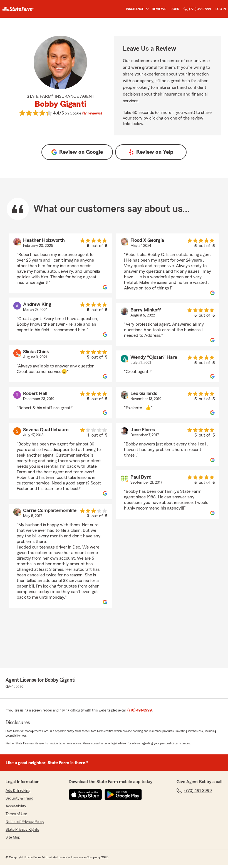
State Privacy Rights (22, 830)
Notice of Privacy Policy (25, 822)
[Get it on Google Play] (123, 794)
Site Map (13, 837)
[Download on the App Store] (85, 794)
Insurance (135, 9)
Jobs (175, 9)
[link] (18, 8)
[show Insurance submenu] (146, 9)
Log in (220, 9)
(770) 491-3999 (200, 9)
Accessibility (16, 806)
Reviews (159, 9)
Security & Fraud (19, 798)
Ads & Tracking (18, 791)
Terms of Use (16, 814)
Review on (81, 152)
